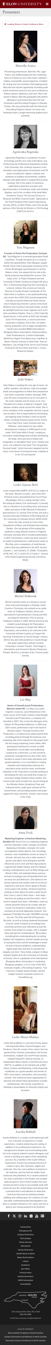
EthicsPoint (25, 1246)
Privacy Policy (25, 1272)
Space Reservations (25, 1257)
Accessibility (25, 1284)
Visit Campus (25, 1238)
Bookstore (25, 1265)
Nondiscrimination (25, 1276)
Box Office (25, 1269)
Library (26, 1261)
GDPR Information (25, 1280)
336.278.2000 (25, 1314)
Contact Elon (25, 1227)
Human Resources (25, 1249)
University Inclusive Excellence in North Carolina (25, 1340)
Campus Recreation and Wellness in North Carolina (25, 1336)
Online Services (25, 1242)
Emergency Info (25, 1230)
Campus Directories (25, 1234)
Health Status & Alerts (25, 1253)
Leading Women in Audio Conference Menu (25, 24)
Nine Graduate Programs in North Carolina (25, 1333)
